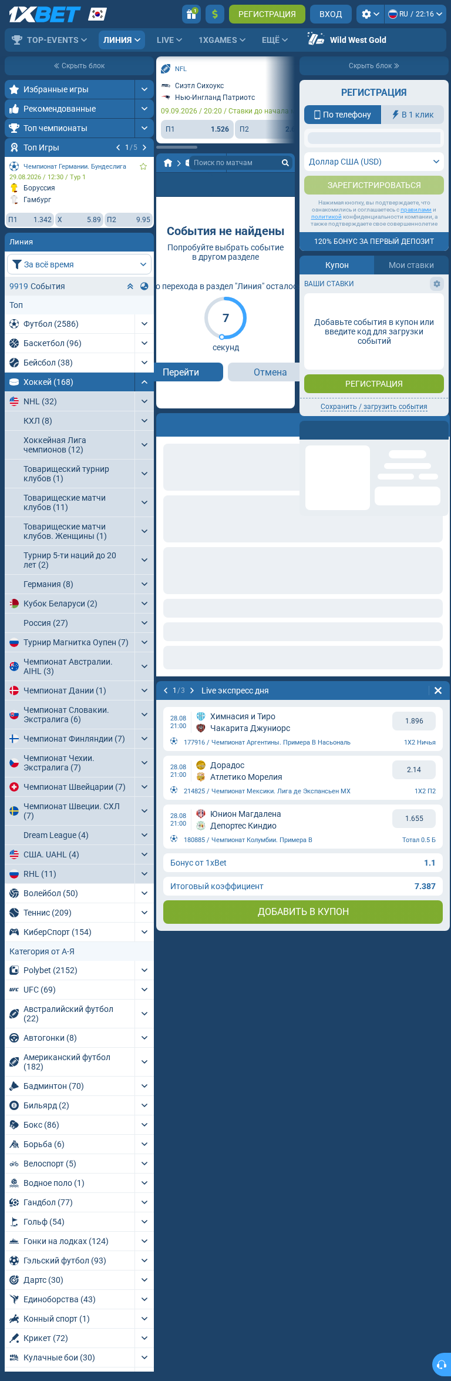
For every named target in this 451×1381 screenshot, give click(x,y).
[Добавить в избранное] (143, 166)
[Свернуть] (144, 382)
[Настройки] (370, 14)
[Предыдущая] (118, 147)
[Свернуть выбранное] (130, 286)
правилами (416, 326)
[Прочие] (224, 184)
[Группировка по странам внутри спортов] (144, 286)
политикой (326, 333)
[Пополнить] (215, 14)
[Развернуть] (144, 89)
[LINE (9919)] (168, 162)
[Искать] (285, 163)
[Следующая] (144, 147)
